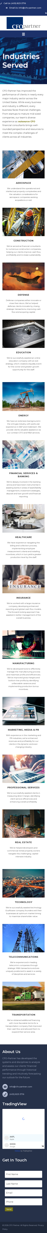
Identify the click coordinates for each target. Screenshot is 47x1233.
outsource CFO (26, 121)
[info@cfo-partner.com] (17, 1089)
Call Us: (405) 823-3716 (15, 3)
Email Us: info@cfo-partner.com (25, 8)
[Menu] (23, 34)
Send (8, 1209)
